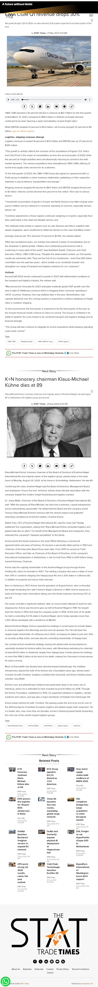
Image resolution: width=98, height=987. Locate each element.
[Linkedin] (48, 106)
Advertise (27, 969)
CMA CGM (11, 342)
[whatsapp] (40, 106)
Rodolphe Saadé (27, 342)
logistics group (63, 726)
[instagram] (52, 961)
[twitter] (32, 106)
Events (50, 972)
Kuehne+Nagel (33, 726)
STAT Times (21, 792)
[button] (49, 20)
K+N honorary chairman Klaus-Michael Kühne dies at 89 (47, 382)
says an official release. (23, 131)
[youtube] (57, 961)
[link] (71, 106)
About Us (16, 969)
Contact (49, 969)
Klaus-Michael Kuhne (15, 726)
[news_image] (12, 769)
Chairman (76, 726)
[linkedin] (46, 961)
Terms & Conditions (80, 969)
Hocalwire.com (87, 984)
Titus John (79, 786)
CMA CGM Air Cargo (45, 342)
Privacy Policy (63, 969)
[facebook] (24, 106)
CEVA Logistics (63, 342)
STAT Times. (24, 984)
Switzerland (48, 726)
